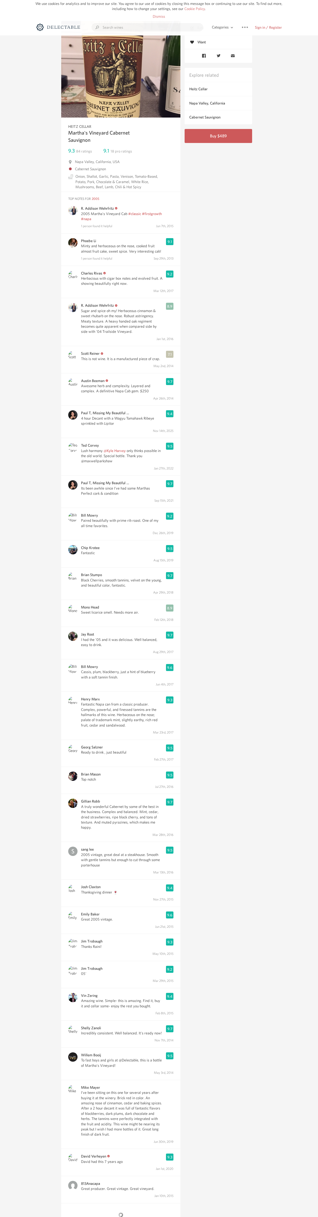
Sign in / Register (268, 27)
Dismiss (159, 16)
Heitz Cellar (198, 89)
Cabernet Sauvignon (204, 117)
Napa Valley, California (207, 103)
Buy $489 (218, 135)
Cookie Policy (194, 9)
